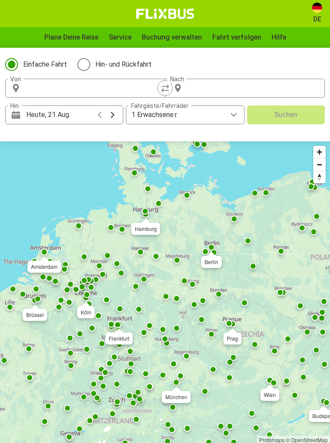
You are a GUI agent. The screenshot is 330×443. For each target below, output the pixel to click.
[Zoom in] (319, 152)
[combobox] (92, 88)
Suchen (285, 115)
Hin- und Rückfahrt (123, 64)
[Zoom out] (319, 164)
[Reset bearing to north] (319, 177)
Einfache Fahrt (45, 64)
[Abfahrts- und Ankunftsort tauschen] (165, 88)
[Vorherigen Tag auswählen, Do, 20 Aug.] (100, 115)
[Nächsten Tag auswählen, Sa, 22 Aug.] (112, 115)
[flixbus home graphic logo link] (165, 14)
